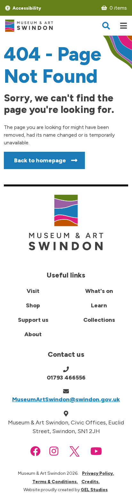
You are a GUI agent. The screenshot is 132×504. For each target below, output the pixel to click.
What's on (99, 291)
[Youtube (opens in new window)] (96, 451)
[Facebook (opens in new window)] (35, 451)
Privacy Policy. (98, 473)
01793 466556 (66, 377)
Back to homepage (40, 160)
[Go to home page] (29, 26)
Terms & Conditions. (55, 481)
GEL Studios (94, 489)
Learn (99, 305)
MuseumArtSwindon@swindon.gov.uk (66, 399)
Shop (33, 305)
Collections (99, 319)
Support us (33, 319)
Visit (33, 291)
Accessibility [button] (26, 8)
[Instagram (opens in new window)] (53, 451)
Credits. (90, 481)
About (33, 334)
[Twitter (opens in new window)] (74, 451)
